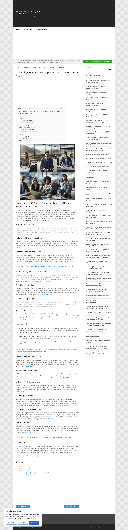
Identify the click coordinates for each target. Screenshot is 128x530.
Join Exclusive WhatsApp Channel (98, 61)
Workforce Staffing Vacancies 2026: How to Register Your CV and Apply (98, 256)
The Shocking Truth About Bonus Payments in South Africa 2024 (97, 307)
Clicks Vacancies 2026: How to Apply (98, 166)
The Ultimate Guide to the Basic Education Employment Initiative (97, 347)
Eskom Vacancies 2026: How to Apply (98, 158)
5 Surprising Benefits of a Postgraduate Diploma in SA (95, 353)
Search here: (90, 67)
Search (109, 69)
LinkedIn (54, 306)
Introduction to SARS (26, 113)
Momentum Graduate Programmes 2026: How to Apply (97, 81)
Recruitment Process (26, 124)
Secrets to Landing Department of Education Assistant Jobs (97, 318)
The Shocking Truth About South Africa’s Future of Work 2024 (97, 262)
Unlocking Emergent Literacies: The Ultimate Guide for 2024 (97, 273)
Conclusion (23, 138)
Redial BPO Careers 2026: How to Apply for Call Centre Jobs (99, 228)
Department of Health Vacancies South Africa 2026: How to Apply (99, 149)
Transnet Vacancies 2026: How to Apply (99, 162)
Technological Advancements (29, 134)
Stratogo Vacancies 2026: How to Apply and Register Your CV (97, 245)
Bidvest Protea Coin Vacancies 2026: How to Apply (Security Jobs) (98, 233)
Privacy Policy (96, 527)
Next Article (71, 506)
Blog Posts (29, 29)
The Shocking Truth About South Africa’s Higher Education (97, 290)
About (89, 527)
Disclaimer (109, 527)
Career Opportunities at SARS (28, 117)
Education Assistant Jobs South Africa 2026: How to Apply (98, 87)
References (23, 140)
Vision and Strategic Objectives (29, 115)
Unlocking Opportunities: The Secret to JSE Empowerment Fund (99, 267)
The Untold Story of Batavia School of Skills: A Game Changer (98, 313)
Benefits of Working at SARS (28, 127)
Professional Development (28, 129)
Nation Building (26, 136)
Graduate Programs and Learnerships (31, 118)
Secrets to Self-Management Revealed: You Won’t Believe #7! (99, 336)
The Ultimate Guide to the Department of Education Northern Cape (98, 324)
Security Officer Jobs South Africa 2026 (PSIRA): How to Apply (97, 121)
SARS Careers (29, 234)
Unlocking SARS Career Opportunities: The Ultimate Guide (98, 279)
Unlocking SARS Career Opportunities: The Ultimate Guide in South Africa (40, 111)
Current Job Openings (28, 122)
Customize (11, 522)
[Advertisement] (80, 13)
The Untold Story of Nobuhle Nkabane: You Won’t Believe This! (98, 284)
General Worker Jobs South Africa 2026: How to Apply (97, 138)
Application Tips (26, 125)
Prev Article (24, 506)
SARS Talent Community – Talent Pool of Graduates (35, 471)
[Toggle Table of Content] (61, 108)
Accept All (34, 522)
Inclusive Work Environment (29, 131)
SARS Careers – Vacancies (27, 469)
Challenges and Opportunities (28, 133)
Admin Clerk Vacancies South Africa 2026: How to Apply (98, 104)
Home (18, 29)
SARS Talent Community (44, 294)
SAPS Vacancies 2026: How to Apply (98, 154)
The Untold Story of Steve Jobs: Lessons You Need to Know (96, 330)
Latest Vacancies (42, 29)
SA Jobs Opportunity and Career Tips (28, 12)
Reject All (22, 522)
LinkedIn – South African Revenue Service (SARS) (34, 473)
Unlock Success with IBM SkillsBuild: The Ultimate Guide (98, 296)
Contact (103, 527)
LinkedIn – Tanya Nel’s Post (27, 475)
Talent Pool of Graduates (29, 120)
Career (23, 67)
